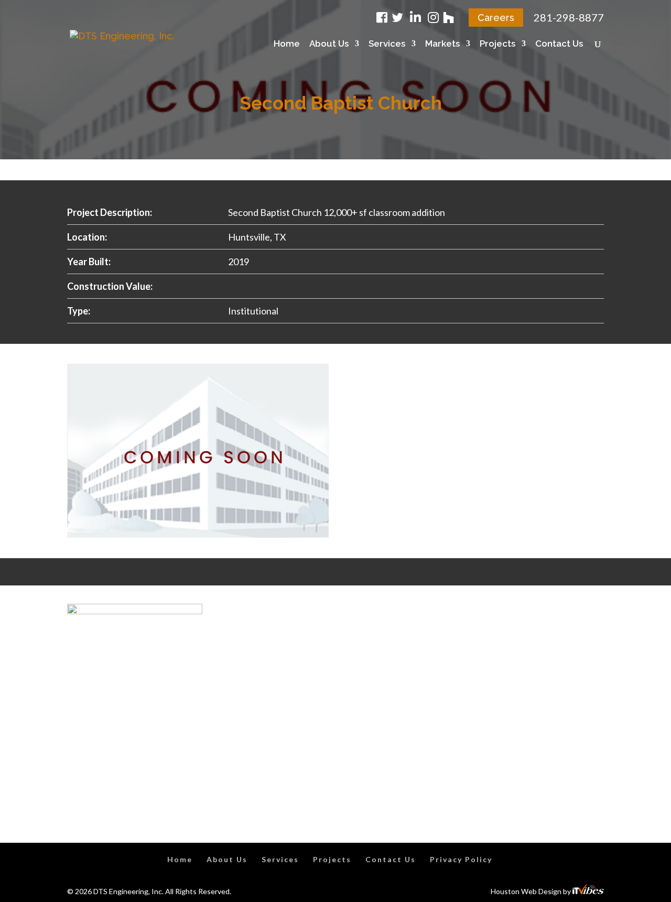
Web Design (541, 891)
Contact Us (559, 44)
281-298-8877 (569, 17)
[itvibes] (588, 891)
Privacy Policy (461, 859)
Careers (496, 17)
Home (287, 44)
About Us (329, 44)
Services (387, 44)
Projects (497, 44)
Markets (442, 44)
